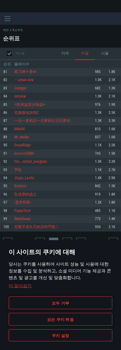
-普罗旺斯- (22, 202)
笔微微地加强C (26, 113)
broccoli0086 (24, 153)
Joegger (20, 88)
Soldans (20, 186)
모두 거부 (60, 303)
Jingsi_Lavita (24, 178)
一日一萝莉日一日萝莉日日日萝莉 (42, 121)
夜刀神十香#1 (25, 72)
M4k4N (19, 129)
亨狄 (18, 170)
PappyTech (22, 211)
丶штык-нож (24, 80)
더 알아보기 (20, 285)
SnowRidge (22, 145)
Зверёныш (22, 219)
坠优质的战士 (25, 194)
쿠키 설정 (60, 335)
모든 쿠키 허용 (60, 319)
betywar (20, 96)
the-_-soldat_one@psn (30, 161)
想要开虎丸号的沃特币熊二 (36, 227)
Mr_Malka (21, 137)
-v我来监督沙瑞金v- (29, 104)
